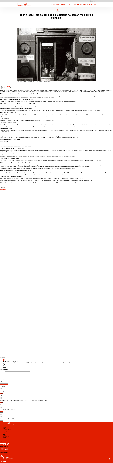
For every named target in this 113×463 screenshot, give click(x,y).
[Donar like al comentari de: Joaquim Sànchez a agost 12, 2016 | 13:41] (3, 364)
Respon (4, 367)
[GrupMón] (93, 0)
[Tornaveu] (15, 6)
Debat (69, 4)
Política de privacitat (7, 429)
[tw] (3, 444)
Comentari (2, 379)
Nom (1, 381)
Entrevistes (58, 11)
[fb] (1, 444)
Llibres (74, 4)
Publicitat (4, 438)
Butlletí (89, 4)
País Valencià (3, 189)
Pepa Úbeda (7, 86)
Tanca (2, 393)
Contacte (4, 428)
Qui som (4, 427)
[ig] (5, 444)
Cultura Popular (55, 4)
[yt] (8, 444)
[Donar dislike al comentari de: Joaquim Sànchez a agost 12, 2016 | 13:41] (3, 365)
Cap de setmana (81, 4)
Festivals (63, 4)
